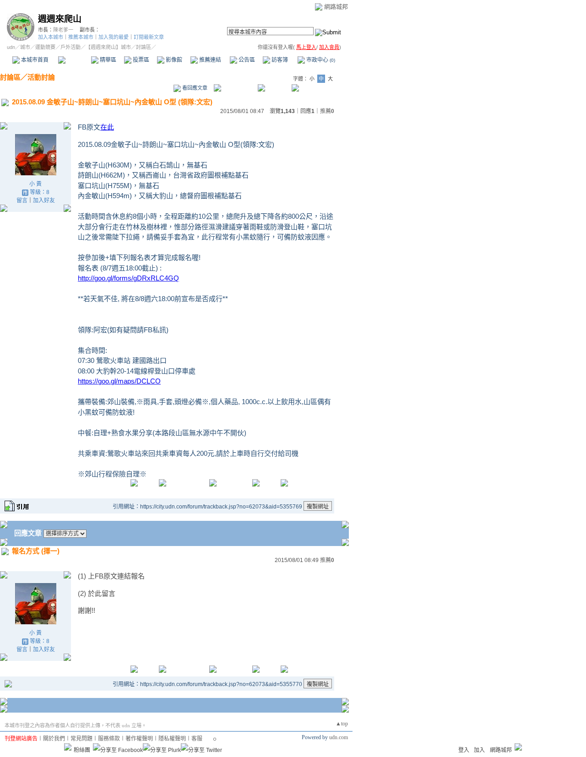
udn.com (338, 737)
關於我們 (54, 738)
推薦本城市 (80, 37)
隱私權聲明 (172, 738)
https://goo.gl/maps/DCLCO (119, 381)
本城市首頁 (34, 60)
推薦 (327, 111)
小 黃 (35, 184)
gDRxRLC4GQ (128, 278)
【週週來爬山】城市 (108, 47)
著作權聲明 (139, 738)
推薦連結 (209, 60)
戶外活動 (70, 47)
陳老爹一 (63, 29)
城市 (25, 47)
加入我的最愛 (113, 37)
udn (11, 47)
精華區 (107, 60)
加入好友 (44, 200)
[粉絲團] (67, 747)
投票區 (140, 60)
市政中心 (320, 60)
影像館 (173, 60)
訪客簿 (279, 60)
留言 (21, 200)
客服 (196, 738)
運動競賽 (45, 47)
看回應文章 (194, 88)
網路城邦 (336, 6)
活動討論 (41, 77)
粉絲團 (82, 750)
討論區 (74, 60)
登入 (463, 750)
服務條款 (109, 738)
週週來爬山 (59, 19)
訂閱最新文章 (149, 37)
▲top (342, 723)
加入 (479, 750)
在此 (107, 127)
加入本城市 (50, 37)
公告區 (246, 60)
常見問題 (81, 738)
